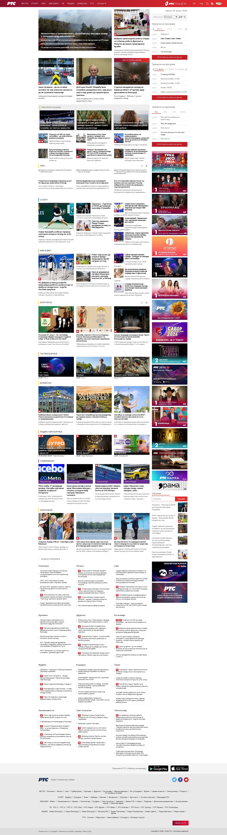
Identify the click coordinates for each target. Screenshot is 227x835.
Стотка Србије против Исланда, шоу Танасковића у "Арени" (91, 693)
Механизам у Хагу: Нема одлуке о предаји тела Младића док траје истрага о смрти (98, 137)
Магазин (53, 3)
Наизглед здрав (117, 803)
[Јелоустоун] (169, 396)
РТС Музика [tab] (179, 69)
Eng (201, 3)
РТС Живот (111, 807)
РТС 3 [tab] (180, 29)
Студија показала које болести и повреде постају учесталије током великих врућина (136, 287)
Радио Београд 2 (72, 811)
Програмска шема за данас (169, 57)
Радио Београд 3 (89, 811)
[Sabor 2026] (169, 332)
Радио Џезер (179, 811)
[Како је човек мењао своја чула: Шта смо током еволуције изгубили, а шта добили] (131, 120)
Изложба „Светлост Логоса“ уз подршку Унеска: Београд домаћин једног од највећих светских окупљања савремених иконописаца (92, 338)
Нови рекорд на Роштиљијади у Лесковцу (55, 722)
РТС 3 (69, 807)
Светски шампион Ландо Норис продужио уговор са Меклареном (101, 224)
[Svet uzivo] (169, 267)
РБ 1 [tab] (156, 112)
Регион (80, 566)
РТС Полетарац (171, 807)
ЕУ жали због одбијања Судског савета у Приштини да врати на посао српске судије (55, 588)
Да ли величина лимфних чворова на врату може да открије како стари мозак (136, 271)
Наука (139, 801)
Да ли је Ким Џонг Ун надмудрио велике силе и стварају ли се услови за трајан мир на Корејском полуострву (131, 544)
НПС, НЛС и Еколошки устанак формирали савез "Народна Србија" (53, 581)
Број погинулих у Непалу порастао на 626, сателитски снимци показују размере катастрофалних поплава (61, 152)
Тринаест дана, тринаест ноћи (127, 374)
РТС (92, 3)
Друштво (80, 615)
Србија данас (76, 791)
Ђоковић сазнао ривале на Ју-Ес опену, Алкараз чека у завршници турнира (130, 693)
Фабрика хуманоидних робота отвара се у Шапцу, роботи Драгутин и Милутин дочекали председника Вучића (131, 42)
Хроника (43, 615)
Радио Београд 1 (56, 811)
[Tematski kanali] (169, 481)
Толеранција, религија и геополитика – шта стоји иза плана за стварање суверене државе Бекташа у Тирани (93, 591)
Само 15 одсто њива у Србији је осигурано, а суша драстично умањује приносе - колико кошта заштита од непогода (92, 124)
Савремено (47, 461)
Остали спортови (148, 797)
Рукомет (103, 797)
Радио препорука (51, 431)
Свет (116, 566)
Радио (70, 3)
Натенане (46, 510)
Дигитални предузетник (163, 801)
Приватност (43, 831)
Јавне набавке (113, 817)
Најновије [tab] (156, 493)
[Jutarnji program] (169, 246)
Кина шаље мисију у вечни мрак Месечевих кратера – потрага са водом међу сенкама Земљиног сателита (79, 490)
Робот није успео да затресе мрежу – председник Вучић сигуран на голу (101, 257)
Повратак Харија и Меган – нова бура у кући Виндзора (56, 543)
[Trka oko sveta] (169, 161)
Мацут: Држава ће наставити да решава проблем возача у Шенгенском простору (55, 604)
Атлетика (123, 797)
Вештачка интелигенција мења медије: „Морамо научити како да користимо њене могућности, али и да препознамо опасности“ (132, 728)
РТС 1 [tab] (159, 29)
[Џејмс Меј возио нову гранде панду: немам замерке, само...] (137, 474)
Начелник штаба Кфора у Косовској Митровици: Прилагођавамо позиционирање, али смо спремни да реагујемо (54, 573)
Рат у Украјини (136, 791)
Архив (113, 813)
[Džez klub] (169, 353)
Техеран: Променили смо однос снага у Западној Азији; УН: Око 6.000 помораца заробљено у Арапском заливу (99, 152)
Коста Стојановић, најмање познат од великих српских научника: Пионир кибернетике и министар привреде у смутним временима (129, 184)
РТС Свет (78, 807)
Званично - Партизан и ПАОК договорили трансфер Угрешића (102, 206)
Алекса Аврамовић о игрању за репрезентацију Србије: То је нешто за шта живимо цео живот (93, 700)
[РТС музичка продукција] (169, 572)
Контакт (90, 817)
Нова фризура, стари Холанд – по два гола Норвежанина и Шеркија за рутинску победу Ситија (56, 691)
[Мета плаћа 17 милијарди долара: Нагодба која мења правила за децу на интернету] (51, 474)
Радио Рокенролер (135, 811)
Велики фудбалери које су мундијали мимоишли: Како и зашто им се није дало (92, 182)
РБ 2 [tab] (165, 112)
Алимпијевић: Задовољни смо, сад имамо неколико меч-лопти (136, 220)
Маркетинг (100, 817)
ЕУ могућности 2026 (113, 793)
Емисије (82, 3)
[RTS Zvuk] (169, 375)
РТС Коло (135, 807)
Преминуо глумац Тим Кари (88, 723)
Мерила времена (121, 791)
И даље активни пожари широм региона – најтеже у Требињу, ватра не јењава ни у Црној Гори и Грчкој (92, 599)
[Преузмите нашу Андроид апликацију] (158, 768)
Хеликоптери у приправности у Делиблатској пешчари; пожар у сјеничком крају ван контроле (74, 35)
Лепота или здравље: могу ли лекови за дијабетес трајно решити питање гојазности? (55, 449)
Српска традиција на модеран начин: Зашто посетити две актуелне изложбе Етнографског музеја (131, 337)
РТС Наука (88, 807)
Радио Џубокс (151, 811)
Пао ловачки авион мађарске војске (91, 606)
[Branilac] (169, 204)
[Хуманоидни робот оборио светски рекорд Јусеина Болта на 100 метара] (108, 474)
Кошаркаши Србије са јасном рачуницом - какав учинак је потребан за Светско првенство (55, 125)
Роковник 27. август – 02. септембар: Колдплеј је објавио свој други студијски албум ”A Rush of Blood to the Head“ (54, 337)
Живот (52, 801)
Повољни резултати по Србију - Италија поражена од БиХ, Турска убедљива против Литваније (93, 686)
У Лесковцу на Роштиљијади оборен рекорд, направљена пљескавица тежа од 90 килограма (55, 736)
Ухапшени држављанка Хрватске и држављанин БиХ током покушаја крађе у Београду (55, 630)
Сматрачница (172, 791)
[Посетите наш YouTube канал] (186, 779)
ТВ (62, 3)
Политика (43, 566)
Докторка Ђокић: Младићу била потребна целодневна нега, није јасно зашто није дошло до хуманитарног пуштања (94, 91)
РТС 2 (62, 807)
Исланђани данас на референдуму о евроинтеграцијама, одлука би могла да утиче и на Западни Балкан (137, 138)
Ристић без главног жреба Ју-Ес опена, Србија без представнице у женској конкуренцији (132, 686)
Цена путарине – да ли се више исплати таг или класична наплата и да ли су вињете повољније (55, 90)
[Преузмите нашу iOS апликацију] (180, 768)
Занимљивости (46, 710)
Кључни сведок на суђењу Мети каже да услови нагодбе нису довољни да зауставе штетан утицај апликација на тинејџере (132, 737)
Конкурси (125, 817)
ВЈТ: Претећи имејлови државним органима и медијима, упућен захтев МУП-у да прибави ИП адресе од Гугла (56, 644)
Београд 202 (103, 811)
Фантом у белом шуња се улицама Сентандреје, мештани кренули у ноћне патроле (92, 582)
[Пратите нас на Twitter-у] (174, 779)
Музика (75, 801)
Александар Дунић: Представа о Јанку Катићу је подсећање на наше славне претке (91, 745)
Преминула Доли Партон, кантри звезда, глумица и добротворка (92, 737)
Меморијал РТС (163, 797)
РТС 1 (55, 807)
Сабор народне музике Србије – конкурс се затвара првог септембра (137, 256)
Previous (153, 29)
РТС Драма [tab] (159, 69)
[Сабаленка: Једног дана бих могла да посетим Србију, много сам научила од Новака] (119, 236)
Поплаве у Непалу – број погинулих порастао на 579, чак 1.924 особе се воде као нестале (131, 605)
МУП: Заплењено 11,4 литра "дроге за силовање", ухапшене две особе (54, 651)
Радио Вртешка (165, 811)
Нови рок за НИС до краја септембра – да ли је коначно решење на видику (60, 136)
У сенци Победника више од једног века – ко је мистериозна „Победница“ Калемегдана (55, 728)
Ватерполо (113, 797)
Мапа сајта (180, 823)
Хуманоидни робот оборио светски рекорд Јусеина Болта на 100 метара (107, 488)
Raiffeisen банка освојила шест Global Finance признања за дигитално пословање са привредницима (55, 417)
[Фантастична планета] (169, 225)
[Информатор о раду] (169, 593)
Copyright (53, 831)
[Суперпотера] (169, 183)
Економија (119, 615)
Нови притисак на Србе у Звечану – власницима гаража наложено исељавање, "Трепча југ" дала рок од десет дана (56, 597)
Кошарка (81, 664)
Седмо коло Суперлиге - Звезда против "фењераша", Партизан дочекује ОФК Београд (137, 207)
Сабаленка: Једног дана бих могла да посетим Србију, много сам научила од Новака (136, 236)
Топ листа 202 (120, 453)
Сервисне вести (158, 791)
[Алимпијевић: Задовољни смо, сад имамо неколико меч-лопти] (119, 222)
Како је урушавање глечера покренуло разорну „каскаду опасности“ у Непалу (101, 275)
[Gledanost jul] (169, 310)
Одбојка (94, 797)
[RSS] (212, 3)
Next (186, 29)
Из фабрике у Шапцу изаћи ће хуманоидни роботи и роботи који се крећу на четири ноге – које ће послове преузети (55, 286)
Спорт (34, 3)
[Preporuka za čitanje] (169, 459)
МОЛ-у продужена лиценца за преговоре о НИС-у (131, 656)
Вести (24, 3)
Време (146, 791)
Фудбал (42, 664)
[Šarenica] (169, 417)
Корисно (45, 383)
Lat (194, 3)
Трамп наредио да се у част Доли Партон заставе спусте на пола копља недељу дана (92, 730)
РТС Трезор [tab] (169, 69)
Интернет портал (137, 817)
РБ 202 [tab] (183, 112)
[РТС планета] (175, 3)
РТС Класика (123, 807)
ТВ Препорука (48, 353)
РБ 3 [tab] (174, 112)
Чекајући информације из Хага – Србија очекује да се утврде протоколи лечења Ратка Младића (92, 647)
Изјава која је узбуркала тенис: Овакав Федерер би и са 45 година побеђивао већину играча (130, 700)
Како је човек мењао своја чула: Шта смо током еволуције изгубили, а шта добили (131, 125)
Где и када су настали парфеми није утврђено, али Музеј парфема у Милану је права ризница (55, 745)
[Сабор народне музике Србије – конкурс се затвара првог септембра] (119, 258)
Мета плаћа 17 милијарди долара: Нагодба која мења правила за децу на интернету (51, 489)
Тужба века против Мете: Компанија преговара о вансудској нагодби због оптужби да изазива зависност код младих (132, 753)
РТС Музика (158, 807)
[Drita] (169, 438)
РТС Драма (99, 807)
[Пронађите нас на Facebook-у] (180, 779)
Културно (46, 302)
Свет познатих (83, 710)
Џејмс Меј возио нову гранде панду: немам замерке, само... (134, 488)
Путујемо (96, 801)
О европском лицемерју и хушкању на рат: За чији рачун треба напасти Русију (55, 182)
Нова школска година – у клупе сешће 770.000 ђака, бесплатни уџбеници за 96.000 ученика (94, 638)
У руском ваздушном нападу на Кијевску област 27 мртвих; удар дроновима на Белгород (129, 90)
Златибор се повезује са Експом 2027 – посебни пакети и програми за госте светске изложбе (130, 417)
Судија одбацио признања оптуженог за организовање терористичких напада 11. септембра (136, 152)
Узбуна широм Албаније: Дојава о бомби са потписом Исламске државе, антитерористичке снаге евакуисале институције (92, 574)
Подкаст (183, 791)
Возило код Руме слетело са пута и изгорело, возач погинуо (53, 637)
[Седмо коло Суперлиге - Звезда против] (119, 207)
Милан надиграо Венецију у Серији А (57, 684)
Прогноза (158, 17)
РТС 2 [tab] (169, 29)
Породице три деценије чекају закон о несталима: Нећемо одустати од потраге (94, 654)
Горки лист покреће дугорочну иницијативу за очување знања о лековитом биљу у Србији (93, 417)
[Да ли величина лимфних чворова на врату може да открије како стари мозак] (119, 273)
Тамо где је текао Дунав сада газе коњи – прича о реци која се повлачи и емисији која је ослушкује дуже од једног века (93, 544)
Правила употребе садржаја (70, 831)
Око (42, 165)
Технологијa (120, 710)
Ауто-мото (134, 797)
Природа (147, 801)
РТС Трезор (146, 807)
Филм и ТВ (130, 801)
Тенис (117, 664)
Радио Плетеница (118, 811)
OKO (43, 3)
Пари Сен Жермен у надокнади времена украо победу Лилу (53, 698)
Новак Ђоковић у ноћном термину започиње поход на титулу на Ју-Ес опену (54, 234)
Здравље (120, 801)
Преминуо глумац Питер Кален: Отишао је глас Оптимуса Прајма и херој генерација (93, 717)
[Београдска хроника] (169, 289)
